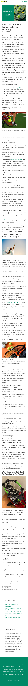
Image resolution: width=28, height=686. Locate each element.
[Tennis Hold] (4, 1)
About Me (10, 680)
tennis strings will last (16, 88)
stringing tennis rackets (12, 302)
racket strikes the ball (16, 159)
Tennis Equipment (7, 586)
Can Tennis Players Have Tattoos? (13, 611)
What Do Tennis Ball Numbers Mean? (10, 591)
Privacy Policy (17, 680)
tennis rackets (6, 587)
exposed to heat (7, 219)
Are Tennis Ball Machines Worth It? (10, 589)
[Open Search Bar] (19, 1)
